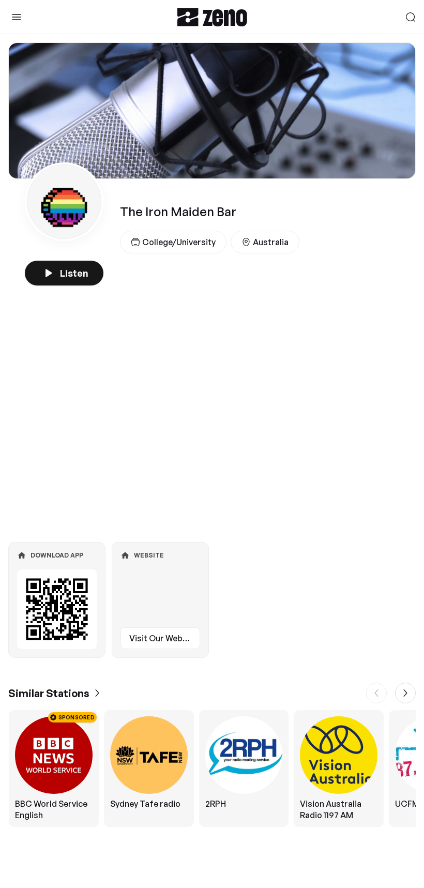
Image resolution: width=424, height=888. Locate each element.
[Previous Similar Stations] (376, 693)
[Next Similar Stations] (405, 693)
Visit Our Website (163, 638)
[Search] (410, 17)
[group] (212, 768)
